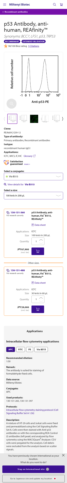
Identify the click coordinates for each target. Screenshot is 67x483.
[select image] (12, 119)
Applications (35, 331)
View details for (21, 184)
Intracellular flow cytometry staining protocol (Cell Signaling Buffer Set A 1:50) (32, 411)
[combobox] (33, 176)
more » (27, 164)
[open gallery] (33, 81)
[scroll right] (63, 119)
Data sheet (40, 224)
